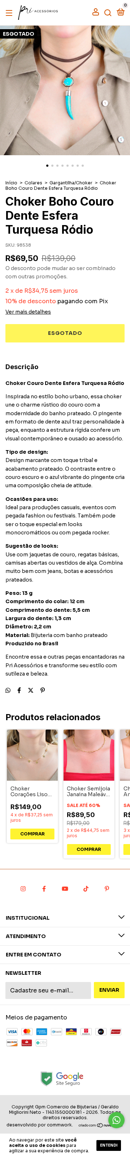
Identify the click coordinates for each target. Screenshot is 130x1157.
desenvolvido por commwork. (39, 1124)
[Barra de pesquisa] (108, 12)
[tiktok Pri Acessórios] (86, 889)
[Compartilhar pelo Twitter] (31, 690)
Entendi (108, 1145)
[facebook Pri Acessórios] (44, 889)
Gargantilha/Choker (70, 182)
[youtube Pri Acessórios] (65, 889)
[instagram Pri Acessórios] (23, 889)
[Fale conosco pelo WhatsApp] (116, 1120)
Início (11, 182)
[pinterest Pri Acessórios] (107, 889)
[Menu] (10, 12)
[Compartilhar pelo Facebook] (19, 690)
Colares (33, 182)
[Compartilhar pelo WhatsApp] (7, 690)
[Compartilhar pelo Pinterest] (42, 690)
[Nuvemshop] (101, 1126)
